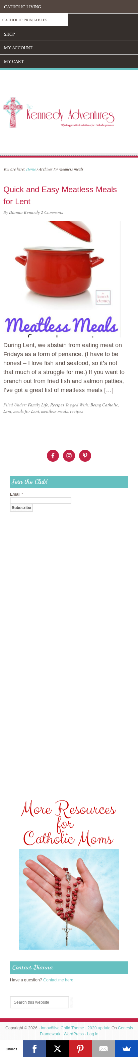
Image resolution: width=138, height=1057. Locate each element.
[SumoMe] (126, 1048)
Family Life (38, 405)
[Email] (103, 1048)
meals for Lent (26, 411)
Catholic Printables (25, 19)
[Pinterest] (80, 1048)
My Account (18, 48)
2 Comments (52, 212)
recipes (76, 411)
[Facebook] (34, 1048)
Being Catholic (104, 405)
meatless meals (54, 411)
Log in (92, 1034)
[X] (57, 1048)
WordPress (74, 1034)
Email (16, 494)
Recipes (57, 405)
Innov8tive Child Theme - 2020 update (76, 1028)
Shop (9, 34)
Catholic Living (22, 7)
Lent (7, 411)
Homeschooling (22, 20)
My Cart (14, 61)
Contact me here (58, 980)
